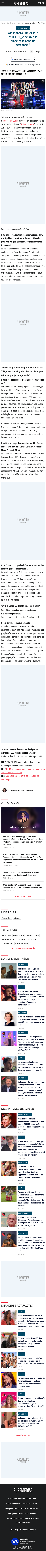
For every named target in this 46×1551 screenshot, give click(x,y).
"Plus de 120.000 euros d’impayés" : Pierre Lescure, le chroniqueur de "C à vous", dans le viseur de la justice (30, 1221)
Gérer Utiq (14, 1530)
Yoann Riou (21, 939)
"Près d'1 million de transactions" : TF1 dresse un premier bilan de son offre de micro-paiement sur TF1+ (31, 1021)
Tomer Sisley (6, 935)
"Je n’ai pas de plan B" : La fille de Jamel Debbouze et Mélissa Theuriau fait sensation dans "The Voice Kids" (31, 1382)
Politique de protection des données (22, 1513)
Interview (20, 23)
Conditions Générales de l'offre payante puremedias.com (23, 1520)
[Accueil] (21, 3)
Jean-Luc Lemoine (33, 935)
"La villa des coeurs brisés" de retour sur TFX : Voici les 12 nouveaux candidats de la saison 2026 (31, 1362)
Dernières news (11, 23)
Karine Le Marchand (8, 939)
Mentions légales (31, 1503)
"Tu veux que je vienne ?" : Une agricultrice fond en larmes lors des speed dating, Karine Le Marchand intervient (31, 1342)
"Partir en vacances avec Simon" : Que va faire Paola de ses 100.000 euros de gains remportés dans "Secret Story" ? (31, 1402)
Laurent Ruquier (18, 935)
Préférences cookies (28, 1530)
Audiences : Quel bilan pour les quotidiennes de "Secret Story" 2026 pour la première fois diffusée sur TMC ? (30, 1422)
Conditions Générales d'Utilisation (22, 1498)
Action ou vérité (27, 124)
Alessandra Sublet (10, 121)
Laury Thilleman (7, 943)
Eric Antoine (32, 939)
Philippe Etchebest (21, 943)
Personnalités (6, 918)
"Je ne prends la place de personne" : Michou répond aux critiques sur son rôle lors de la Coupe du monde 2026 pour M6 (30, 1066)
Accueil (3, 23)
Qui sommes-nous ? (14, 1503)
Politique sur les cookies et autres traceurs (22, 1508)
